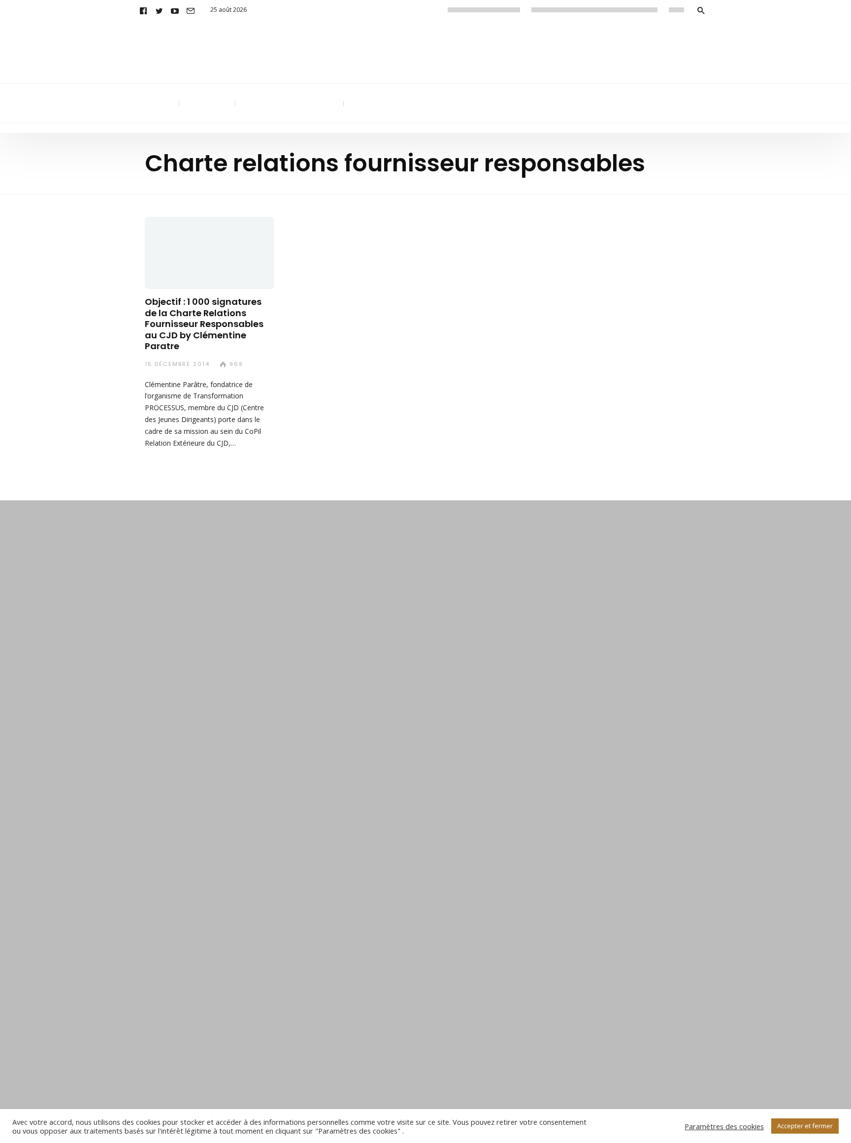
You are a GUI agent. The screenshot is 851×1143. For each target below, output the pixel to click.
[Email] (190, 10)
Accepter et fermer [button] (805, 1125)
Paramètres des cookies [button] (724, 1126)
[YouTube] (175, 10)
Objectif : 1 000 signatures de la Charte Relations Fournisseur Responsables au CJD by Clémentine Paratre (204, 324)
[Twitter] (159, 10)
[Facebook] (143, 10)
